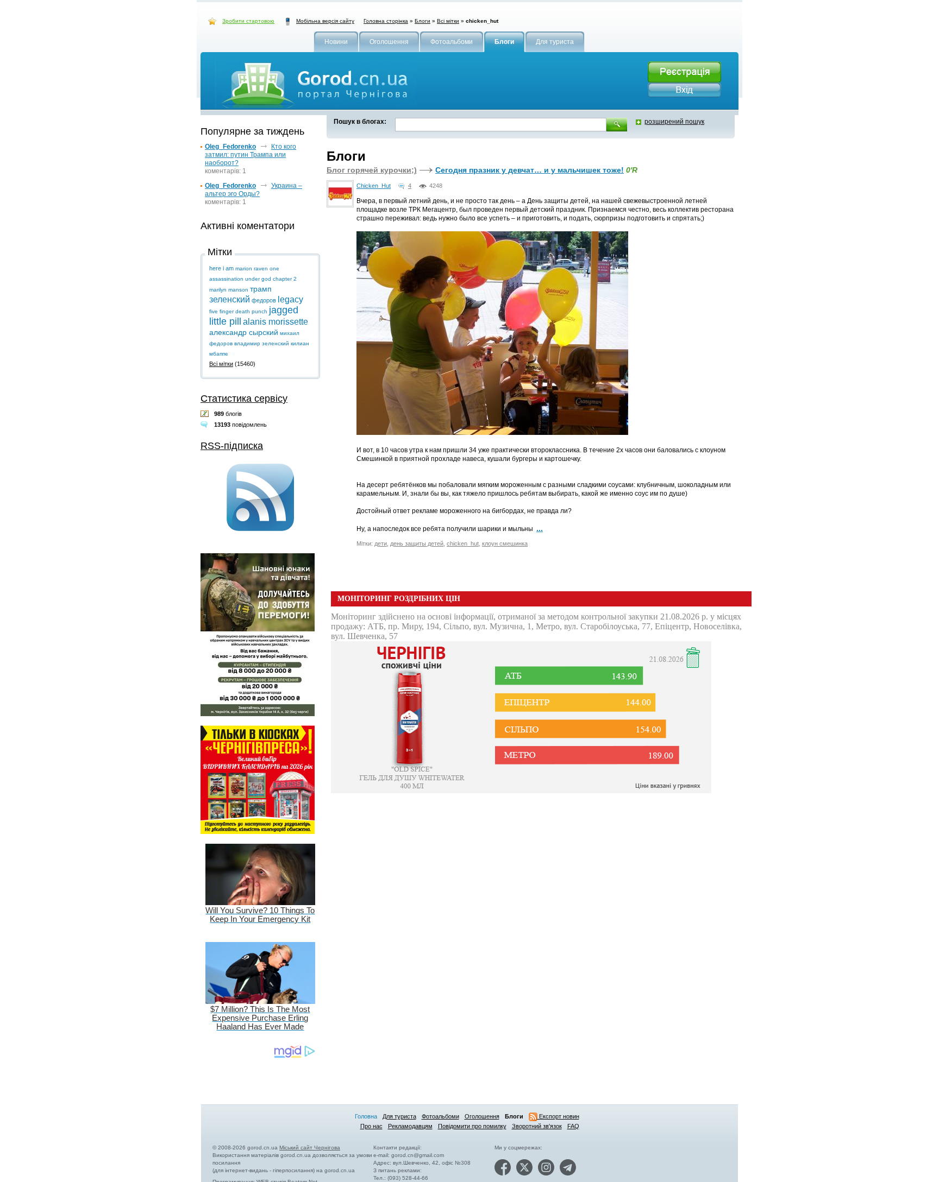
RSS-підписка (232, 445)
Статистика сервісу (244, 398)
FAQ (573, 1126)
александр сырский (243, 332)
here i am (221, 268)
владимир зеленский (261, 343)
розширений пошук (674, 121)
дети (380, 543)
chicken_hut (463, 543)
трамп (261, 289)
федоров (264, 300)
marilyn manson (228, 290)
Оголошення (482, 1116)
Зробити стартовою (248, 21)
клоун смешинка (505, 543)
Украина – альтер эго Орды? (253, 190)
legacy (290, 299)
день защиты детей (416, 543)
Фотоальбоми (440, 1116)
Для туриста (399, 1116)
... (539, 528)
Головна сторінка (386, 21)
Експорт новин (558, 1116)
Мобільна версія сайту (325, 21)
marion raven (251, 268)
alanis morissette (275, 321)
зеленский (229, 299)
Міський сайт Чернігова (309, 1148)
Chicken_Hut (373, 185)
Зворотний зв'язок (537, 1126)
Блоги (422, 21)
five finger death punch (238, 311)
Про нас (371, 1126)
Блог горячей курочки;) (372, 170)
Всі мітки (448, 21)
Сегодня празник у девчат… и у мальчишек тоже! (529, 170)
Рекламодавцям (410, 1126)
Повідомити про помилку (472, 1126)
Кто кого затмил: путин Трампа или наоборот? (250, 155)
